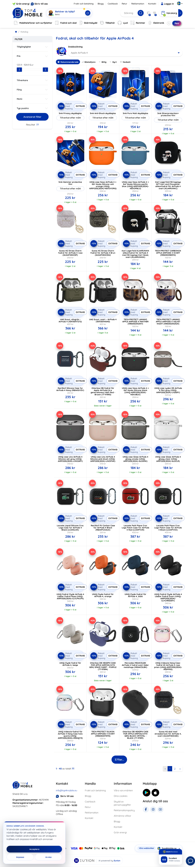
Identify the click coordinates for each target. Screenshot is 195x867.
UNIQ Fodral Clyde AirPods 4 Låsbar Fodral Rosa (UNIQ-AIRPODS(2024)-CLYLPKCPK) (70, 596)
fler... (119, 759)
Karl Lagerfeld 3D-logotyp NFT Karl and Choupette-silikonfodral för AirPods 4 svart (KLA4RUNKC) (168, 185)
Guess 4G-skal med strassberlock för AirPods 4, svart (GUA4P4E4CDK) (168, 733)
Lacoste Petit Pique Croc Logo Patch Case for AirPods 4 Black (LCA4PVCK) (168, 527)
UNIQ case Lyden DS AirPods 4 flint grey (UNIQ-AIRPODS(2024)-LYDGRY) (168, 390)
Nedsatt (126, 62)
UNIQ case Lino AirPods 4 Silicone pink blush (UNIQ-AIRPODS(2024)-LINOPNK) (102, 459)
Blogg (101, 3)
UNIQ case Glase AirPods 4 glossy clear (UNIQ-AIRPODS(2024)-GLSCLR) (168, 459)
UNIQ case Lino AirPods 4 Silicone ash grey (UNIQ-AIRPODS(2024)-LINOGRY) (70, 459)
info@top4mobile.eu (66, 790)
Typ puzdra (23, 108)
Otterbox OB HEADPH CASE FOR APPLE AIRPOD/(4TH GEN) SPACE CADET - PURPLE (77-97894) (102, 666)
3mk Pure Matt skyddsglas (135, 113)
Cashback (113, 3)
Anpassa (20, 857)
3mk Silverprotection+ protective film (168, 114)
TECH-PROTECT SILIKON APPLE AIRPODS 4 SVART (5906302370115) (103, 733)
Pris (18, 56)
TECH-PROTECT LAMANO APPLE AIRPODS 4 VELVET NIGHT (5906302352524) (168, 321)
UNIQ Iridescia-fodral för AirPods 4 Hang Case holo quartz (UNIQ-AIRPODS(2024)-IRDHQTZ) (70, 734)
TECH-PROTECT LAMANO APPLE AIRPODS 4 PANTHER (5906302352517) (135, 321)
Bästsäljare (90, 62)
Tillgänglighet (24, 46)
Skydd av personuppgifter (122, 803)
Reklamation (137, 3)
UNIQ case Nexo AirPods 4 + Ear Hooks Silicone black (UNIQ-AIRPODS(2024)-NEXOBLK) (135, 391)
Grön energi (23, 3)
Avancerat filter (32, 116)
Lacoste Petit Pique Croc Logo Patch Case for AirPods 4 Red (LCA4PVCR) (135, 527)
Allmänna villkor (122, 815)
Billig (104, 62)
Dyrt (114, 62)
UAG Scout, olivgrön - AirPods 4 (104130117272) (70, 320)
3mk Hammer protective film (70, 183)
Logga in (169, 3)
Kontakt (152, 3)
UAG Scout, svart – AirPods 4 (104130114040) (103, 320)
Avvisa (48, 857)
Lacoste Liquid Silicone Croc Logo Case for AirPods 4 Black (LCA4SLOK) (70, 527)
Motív (19, 99)
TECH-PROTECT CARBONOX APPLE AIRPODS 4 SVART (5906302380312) (168, 252)
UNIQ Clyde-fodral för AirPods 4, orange (103, 595)
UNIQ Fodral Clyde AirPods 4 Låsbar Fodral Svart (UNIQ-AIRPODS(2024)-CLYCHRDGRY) (168, 597)
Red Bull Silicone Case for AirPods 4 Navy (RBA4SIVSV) (70, 389)
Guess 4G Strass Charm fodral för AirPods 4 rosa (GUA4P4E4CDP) (70, 252)
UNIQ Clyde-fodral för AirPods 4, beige (70, 664)
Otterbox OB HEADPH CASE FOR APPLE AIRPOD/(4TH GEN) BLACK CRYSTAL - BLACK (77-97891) (135, 734)
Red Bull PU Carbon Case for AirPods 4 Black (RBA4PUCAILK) (103, 527)
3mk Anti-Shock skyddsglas (103, 113)
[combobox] (125, 52)
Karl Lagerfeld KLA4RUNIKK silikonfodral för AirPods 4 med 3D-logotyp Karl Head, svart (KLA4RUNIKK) (135, 253)
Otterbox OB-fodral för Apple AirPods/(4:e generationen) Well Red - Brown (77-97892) (103, 391)
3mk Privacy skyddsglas (70, 113)
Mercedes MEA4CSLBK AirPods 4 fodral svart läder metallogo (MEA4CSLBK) (135, 665)
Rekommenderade (69, 62)
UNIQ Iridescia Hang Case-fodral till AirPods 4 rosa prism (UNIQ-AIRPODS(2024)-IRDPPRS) (168, 666)
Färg (19, 89)
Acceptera (34, 849)
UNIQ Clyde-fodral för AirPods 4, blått (135, 595)
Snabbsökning (75, 46)
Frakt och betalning (84, 3)
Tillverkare (22, 80)
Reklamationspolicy (124, 810)
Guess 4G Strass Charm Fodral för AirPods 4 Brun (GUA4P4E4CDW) (102, 252)
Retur (124, 3)
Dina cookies (120, 795)
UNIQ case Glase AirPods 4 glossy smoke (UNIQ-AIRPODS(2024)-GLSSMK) (135, 459)
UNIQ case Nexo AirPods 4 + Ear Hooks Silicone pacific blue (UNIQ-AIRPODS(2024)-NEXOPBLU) (135, 185)
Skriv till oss (41, 3)
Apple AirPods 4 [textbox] (79, 52)
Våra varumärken (123, 790)
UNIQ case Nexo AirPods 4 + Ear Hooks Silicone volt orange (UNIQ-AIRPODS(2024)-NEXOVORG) (103, 185)
